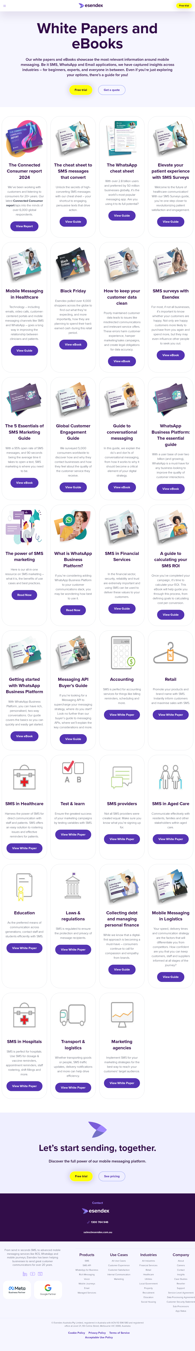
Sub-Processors (181, 1306)
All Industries (148, 1261)
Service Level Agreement (180, 1292)
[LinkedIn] (25, 1274)
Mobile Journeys (87, 1283)
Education (148, 1297)
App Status (181, 1311)
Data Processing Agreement (181, 1297)
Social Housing (148, 1302)
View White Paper (122, 715)
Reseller (181, 1283)
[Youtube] (33, 1274)
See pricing (112, 1176)
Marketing (119, 1279)
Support (181, 1288)
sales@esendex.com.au (98, 1232)
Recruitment (148, 1292)
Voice (87, 1279)
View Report (24, 226)
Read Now (24, 595)
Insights (181, 1274)
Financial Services (148, 1265)
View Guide (73, 221)
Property (148, 1288)
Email (87, 1288)
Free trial (184, 5)
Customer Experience (119, 1265)
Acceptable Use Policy (99, 1337)
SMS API (87, 1265)
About (181, 1261)
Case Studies (180, 1279)
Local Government (148, 1283)
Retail (148, 1270)
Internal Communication (118, 1274)
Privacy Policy (97, 1333)
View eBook (73, 344)
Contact (181, 1270)
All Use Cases (119, 1261)
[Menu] (5, 6)
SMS (87, 1261)
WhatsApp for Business (86, 1270)
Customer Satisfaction (118, 1270)
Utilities (148, 1279)
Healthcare (148, 1274)
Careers (181, 1265)
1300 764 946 (99, 1222)
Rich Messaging (87, 1274)
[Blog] (40, 1274)
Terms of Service (119, 1333)
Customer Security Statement (181, 1302)
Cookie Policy (76, 1333)
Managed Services (87, 1292)
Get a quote (112, 90)
